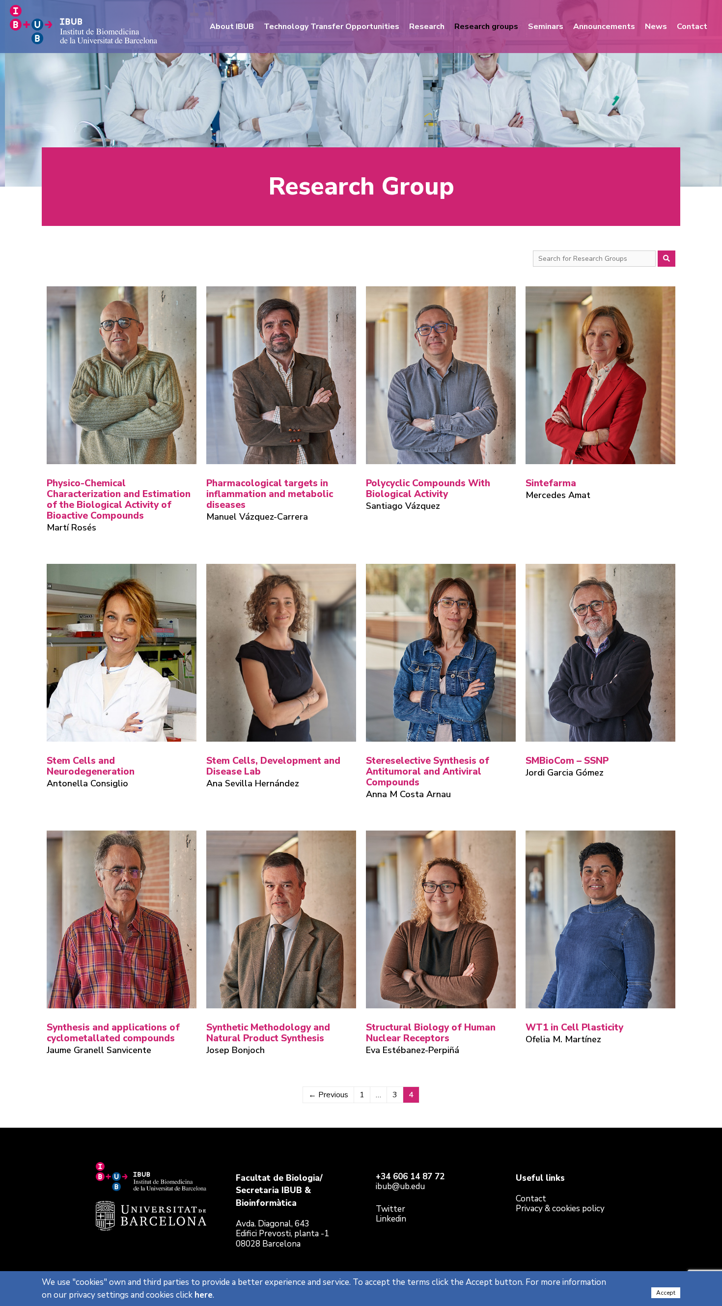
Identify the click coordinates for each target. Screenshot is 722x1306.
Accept (665, 1293)
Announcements (604, 26)
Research (426, 26)
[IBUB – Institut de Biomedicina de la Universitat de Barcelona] (83, 23)
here (203, 1295)
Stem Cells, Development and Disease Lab (273, 766)
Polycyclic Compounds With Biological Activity (428, 489)
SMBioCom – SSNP (567, 760)
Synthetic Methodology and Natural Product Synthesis (268, 1033)
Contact (692, 26)
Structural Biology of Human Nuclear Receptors (431, 1033)
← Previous (328, 1094)
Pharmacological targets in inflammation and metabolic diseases (269, 494)
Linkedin (391, 1218)
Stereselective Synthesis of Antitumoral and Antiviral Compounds (427, 771)
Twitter (390, 1209)
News (656, 26)
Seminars (545, 26)
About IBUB (232, 26)
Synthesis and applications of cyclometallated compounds (113, 1033)
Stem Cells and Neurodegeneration (91, 766)
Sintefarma (551, 483)
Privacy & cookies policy (560, 1208)
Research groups (486, 26)
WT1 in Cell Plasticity (574, 1027)
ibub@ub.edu (400, 1186)
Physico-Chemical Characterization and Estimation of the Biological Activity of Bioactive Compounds (119, 499)
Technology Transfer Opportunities (331, 26)
